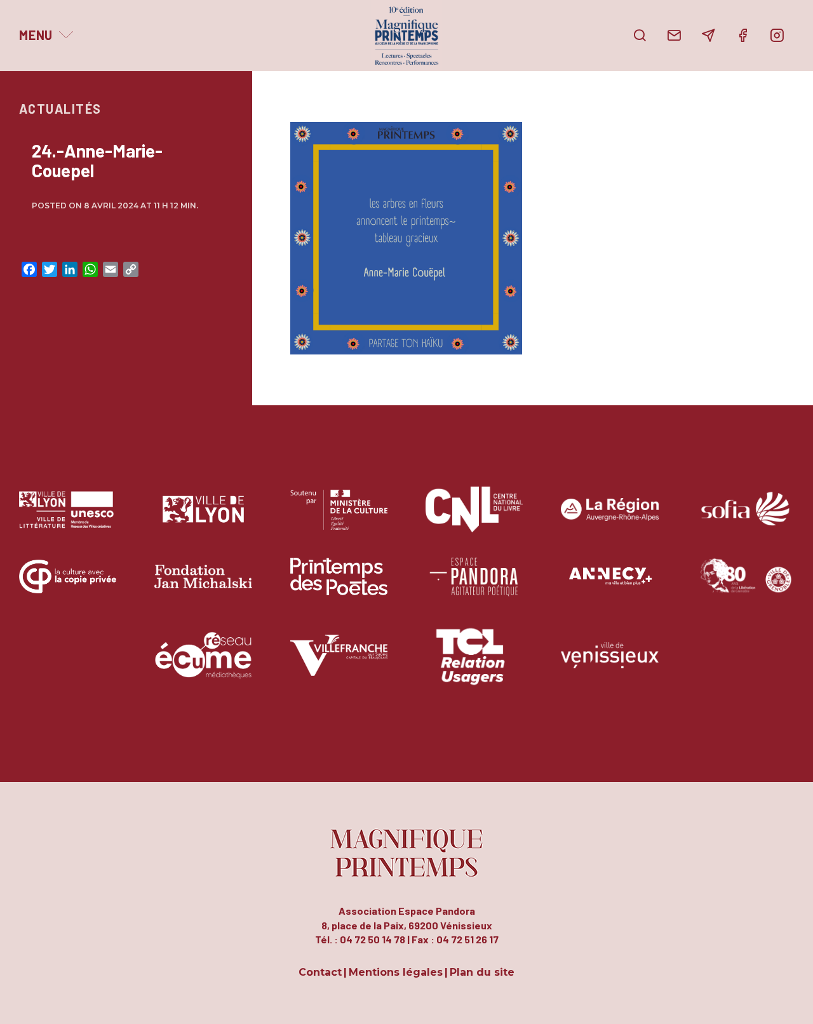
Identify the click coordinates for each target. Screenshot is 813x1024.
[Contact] (674, 35)
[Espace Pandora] (474, 586)
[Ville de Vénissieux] (609, 665)
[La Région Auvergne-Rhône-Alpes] (609, 519)
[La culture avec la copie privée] (67, 586)
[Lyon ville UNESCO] (67, 519)
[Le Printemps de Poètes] (338, 586)
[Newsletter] (708, 35)
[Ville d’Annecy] (609, 586)
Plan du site (482, 972)
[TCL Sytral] (474, 665)
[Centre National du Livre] (474, 519)
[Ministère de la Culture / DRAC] (338, 519)
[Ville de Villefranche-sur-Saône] (338, 665)
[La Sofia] (745, 519)
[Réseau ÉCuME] (203, 665)
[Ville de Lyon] (203, 519)
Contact (320, 972)
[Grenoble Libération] (745, 586)
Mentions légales (396, 972)
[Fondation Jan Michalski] (203, 586)
